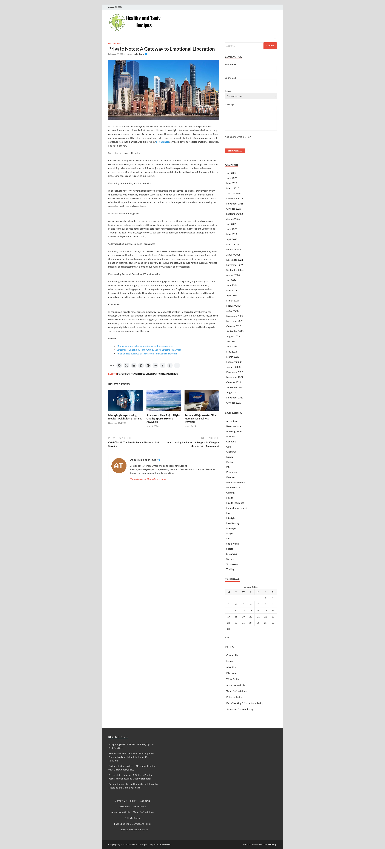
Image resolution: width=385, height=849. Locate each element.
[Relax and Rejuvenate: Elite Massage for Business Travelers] (202, 401)
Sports (229, 548)
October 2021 (233, 382)
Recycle (230, 533)
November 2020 (234, 397)
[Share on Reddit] (155, 365)
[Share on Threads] (170, 365)
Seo (228, 538)
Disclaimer (231, 673)
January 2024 (233, 310)
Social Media (232, 543)
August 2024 (233, 275)
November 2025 (234, 203)
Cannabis (231, 441)
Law (228, 513)
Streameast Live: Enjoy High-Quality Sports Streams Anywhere (149, 349)
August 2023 (233, 336)
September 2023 (234, 331)
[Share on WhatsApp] (141, 365)
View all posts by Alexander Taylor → (148, 478)
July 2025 (231, 223)
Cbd (228, 446)
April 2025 (231, 239)
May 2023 (231, 351)
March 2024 (232, 300)
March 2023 (232, 356)
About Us (231, 667)
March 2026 (232, 188)
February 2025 (234, 249)
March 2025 (232, 244)
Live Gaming (232, 523)
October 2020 (233, 402)
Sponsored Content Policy (239, 709)
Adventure (231, 421)
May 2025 (231, 234)
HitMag (272, 844)
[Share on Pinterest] (148, 365)
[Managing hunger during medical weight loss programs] (125, 401)
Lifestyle (230, 518)
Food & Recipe (233, 487)
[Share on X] (126, 365)
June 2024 (231, 285)
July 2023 (231, 341)
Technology (232, 564)
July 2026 (231, 172)
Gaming (230, 492)
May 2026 (231, 183)
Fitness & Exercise (235, 482)
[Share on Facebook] (119, 365)
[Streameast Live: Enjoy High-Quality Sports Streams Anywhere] (163, 401)
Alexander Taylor (136, 54)
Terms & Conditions (236, 691)
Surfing (230, 558)
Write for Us (232, 679)
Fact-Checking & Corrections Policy (244, 703)
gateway (146, 374)
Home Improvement (236, 507)
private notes (171, 374)
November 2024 (234, 264)
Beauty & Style (233, 426)
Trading (230, 569)
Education (231, 472)
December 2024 (234, 259)
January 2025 (233, 254)
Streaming (231, 553)
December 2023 (234, 315)
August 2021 (233, 392)
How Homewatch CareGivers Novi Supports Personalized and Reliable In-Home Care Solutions (131, 757)
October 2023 (233, 326)
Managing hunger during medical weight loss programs (145, 345)
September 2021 (234, 387)
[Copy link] (177, 365)
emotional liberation (129, 374)
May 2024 (231, 290)
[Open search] (275, 39)
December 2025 (234, 198)
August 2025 (233, 218)
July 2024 (231, 280)
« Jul (227, 637)
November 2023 (234, 320)
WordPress (259, 844)
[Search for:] (251, 45)
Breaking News (115, 44)
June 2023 (231, 346)
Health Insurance (235, 502)
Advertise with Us (235, 685)
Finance (230, 477)
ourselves (157, 374)
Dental (229, 456)
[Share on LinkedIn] (134, 365)
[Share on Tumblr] (162, 365)
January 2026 (233, 193)
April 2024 (231, 295)
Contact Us (232, 655)
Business (231, 436)
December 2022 (234, 372)
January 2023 (233, 366)
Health (229, 497)
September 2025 (234, 213)
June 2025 (231, 229)
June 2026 (231, 178)
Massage (231, 528)
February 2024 (234, 305)
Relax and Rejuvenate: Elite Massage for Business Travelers (147, 353)
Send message (235, 151)
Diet (228, 467)
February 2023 (234, 361)
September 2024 (234, 269)
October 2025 (233, 208)
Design (230, 461)
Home (229, 661)
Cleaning (231, 451)
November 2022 (234, 377)
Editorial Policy (234, 697)
